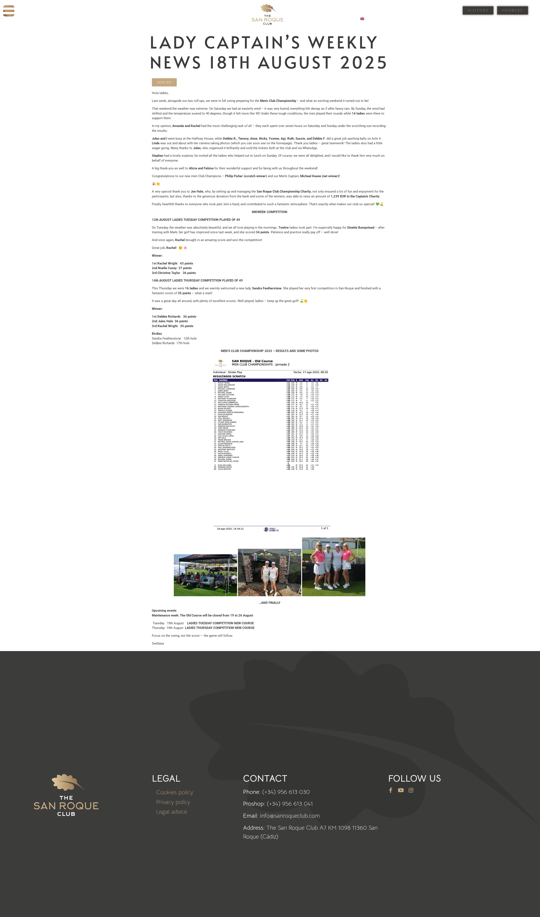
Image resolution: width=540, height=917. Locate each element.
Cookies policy (174, 792)
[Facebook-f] (390, 790)
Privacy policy (173, 802)
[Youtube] (401, 790)
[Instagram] (411, 790)
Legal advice (171, 811)
